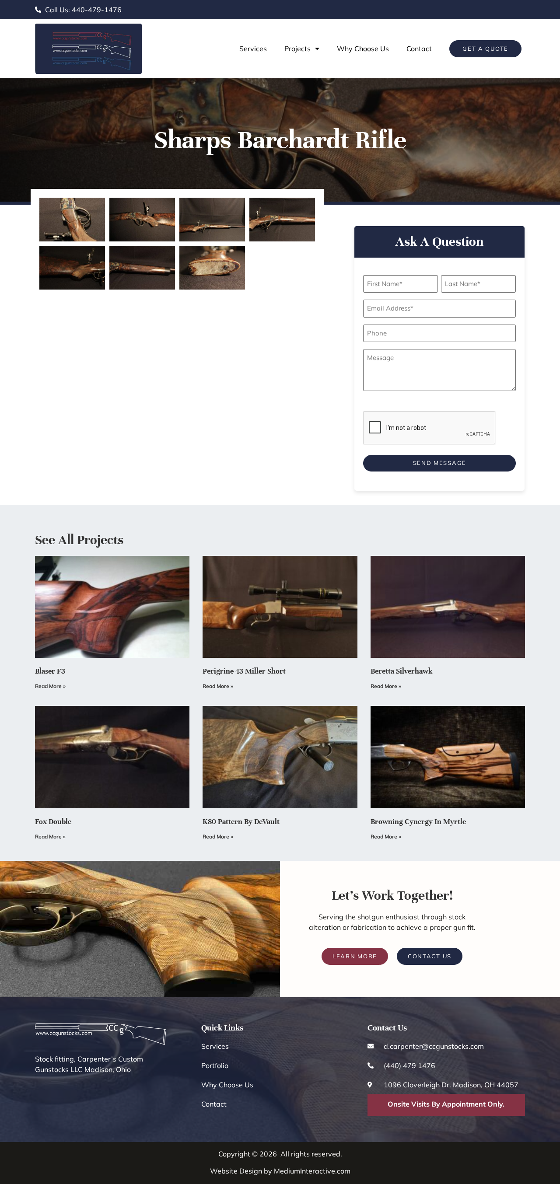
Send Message (439, 462)
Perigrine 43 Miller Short (244, 671)
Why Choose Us (363, 48)
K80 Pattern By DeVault (241, 821)
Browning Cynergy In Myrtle (418, 821)
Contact (419, 48)
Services (253, 48)
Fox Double (53, 821)
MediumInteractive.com (312, 1171)
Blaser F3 (50, 671)
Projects (297, 48)
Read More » (50, 686)
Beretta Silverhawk (401, 671)
